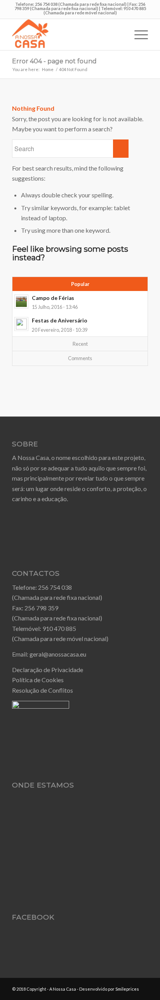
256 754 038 (55, 587)
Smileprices (127, 988)
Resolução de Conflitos (42, 690)
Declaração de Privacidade (47, 669)
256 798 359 (41, 607)
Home (48, 69)
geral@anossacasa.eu (58, 654)
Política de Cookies (38, 679)
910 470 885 (59, 628)
